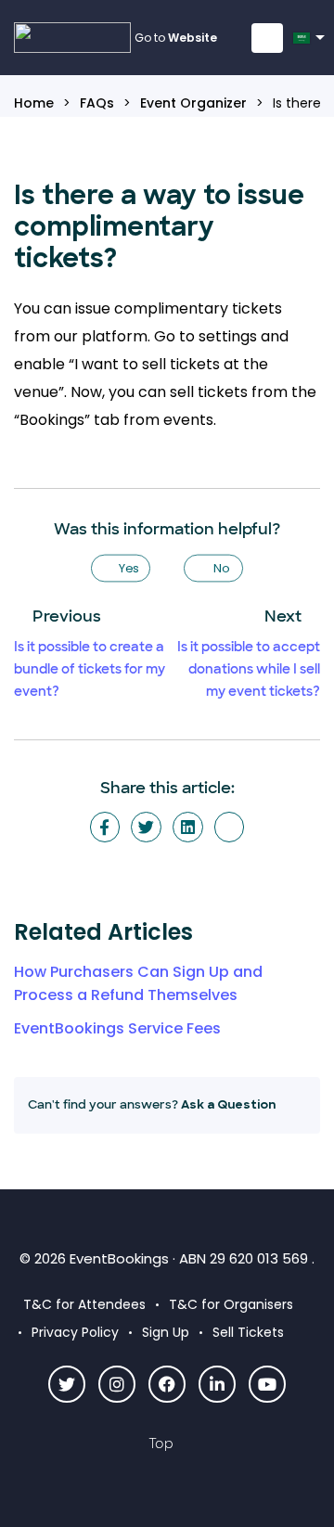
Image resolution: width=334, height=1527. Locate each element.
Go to (176, 37)
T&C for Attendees (84, 1304)
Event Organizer (193, 103)
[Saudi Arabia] (304, 44)
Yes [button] (129, 567)
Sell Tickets (248, 1332)
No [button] (221, 567)
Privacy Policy (75, 1332)
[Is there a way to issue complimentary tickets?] (229, 827)
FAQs (97, 103)
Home (34, 103)
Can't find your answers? (152, 1104)
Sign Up (165, 1332)
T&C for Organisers (231, 1304)
